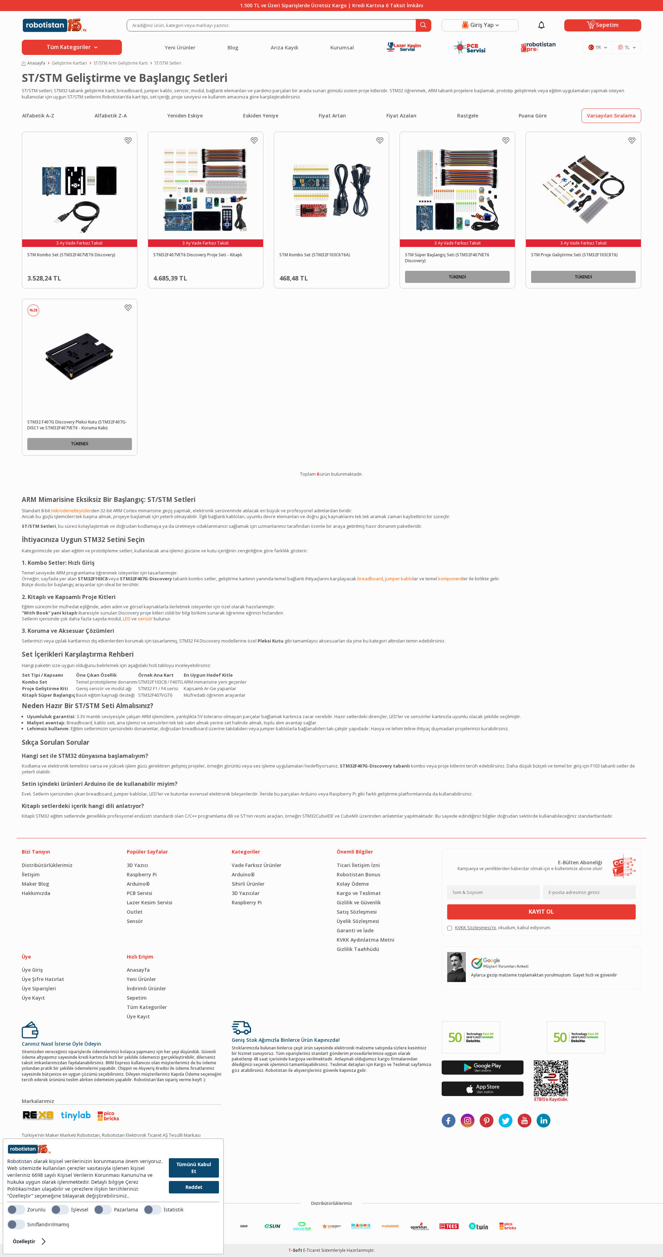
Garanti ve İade (355, 930)
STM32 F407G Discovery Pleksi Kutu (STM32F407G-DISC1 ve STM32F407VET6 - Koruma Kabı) (77, 425)
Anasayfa (36, 63)
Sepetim (137, 997)
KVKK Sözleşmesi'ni (475, 927)
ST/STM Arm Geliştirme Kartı (121, 63)
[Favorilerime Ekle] (128, 140)
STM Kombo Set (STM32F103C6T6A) (314, 255)
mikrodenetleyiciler (71, 510)
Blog (233, 47)
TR (598, 47)
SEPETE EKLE (95, 276)
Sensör (135, 921)
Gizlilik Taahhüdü (358, 949)
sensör (145, 619)
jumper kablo (399, 578)
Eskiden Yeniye (260, 115)
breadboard (370, 578)
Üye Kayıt (33, 997)
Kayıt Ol (541, 911)
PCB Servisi (139, 893)
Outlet (135, 911)
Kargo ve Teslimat (359, 893)
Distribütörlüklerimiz (47, 865)
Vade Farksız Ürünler (256, 865)
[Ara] (423, 25)
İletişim (31, 874)
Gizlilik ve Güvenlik (359, 902)
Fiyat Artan (332, 115)
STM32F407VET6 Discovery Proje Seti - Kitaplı (197, 255)
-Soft (295, 1250)
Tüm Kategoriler (147, 1007)
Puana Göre (533, 115)
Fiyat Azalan (401, 115)
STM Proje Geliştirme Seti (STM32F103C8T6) (574, 255)
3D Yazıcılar (246, 893)
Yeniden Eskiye (185, 115)
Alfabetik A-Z (38, 115)
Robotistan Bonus (358, 874)
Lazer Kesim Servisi (149, 902)
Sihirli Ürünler (248, 883)
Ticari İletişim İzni (358, 865)
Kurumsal (342, 47)
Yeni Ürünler (180, 47)
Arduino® (138, 883)
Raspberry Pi (142, 874)
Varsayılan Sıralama (611, 115)
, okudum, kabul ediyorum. (503, 928)
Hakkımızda (36, 893)
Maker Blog (35, 883)
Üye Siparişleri (39, 988)
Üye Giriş (32, 969)
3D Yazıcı (137, 865)
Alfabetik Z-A (111, 115)
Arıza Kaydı (284, 47)
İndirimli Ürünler (146, 988)
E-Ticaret (311, 1250)
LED (127, 619)
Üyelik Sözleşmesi (358, 921)
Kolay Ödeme (353, 883)
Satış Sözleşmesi (357, 911)
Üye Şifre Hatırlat (43, 979)
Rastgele (467, 115)
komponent (450, 578)
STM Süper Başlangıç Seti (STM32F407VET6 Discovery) (447, 258)
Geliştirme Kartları (69, 63)
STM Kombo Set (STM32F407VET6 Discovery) (71, 255)
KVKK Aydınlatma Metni (365, 939)
